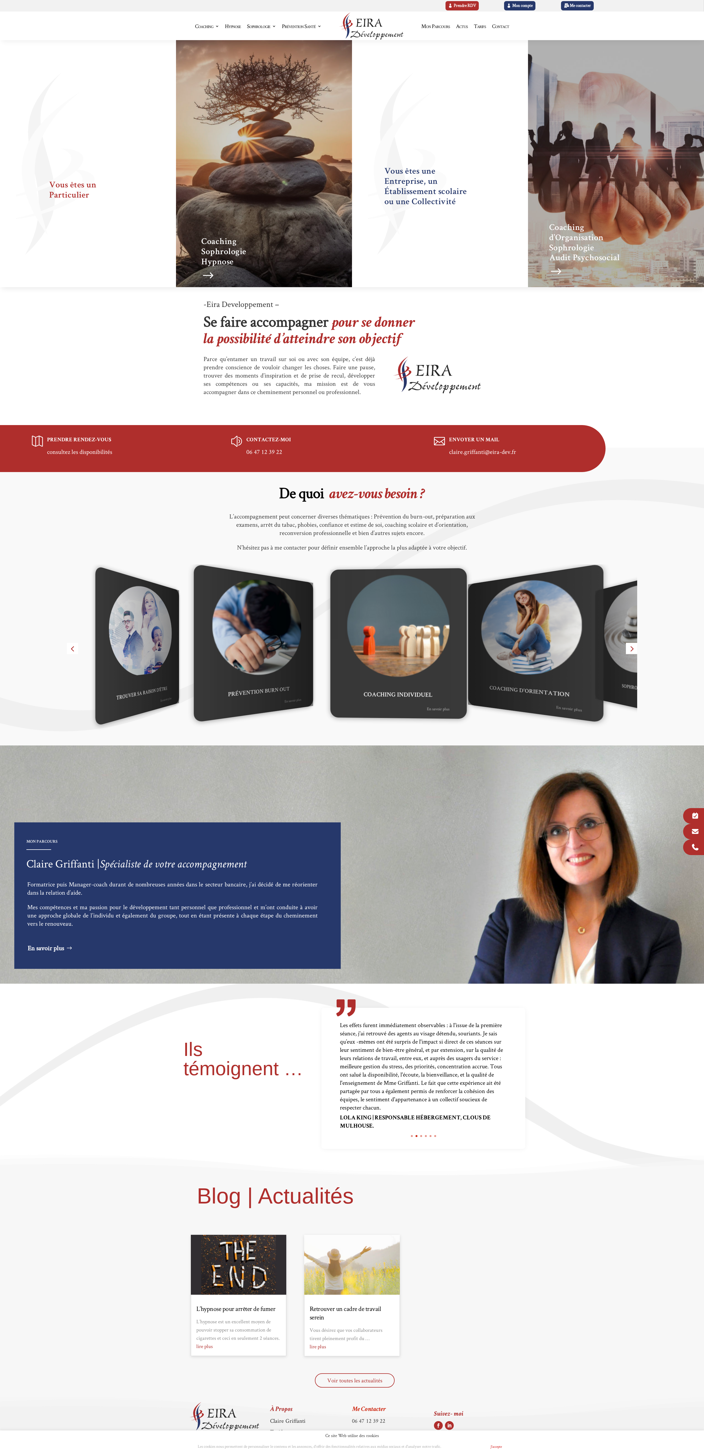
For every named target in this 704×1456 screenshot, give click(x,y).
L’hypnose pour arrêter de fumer (236, 1308)
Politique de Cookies (463, 1447)
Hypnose (233, 26)
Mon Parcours (435, 26)
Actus (462, 26)
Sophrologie (258, 26)
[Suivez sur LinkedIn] (449, 1425)
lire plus (204, 1346)
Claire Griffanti (288, 1420)
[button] (72, 648)
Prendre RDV (465, 5)
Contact (500, 26)
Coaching (204, 26)
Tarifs (480, 26)
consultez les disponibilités (79, 452)
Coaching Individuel (258, 692)
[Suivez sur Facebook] (438, 1425)
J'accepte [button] (496, 1446)
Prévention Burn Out (142, 689)
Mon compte (522, 5)
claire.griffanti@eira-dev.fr (482, 452)
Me (369, 1409)
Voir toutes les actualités (354, 1380)
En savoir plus (165, 695)
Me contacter (580, 5)
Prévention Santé (299, 26)
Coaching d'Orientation (398, 695)
